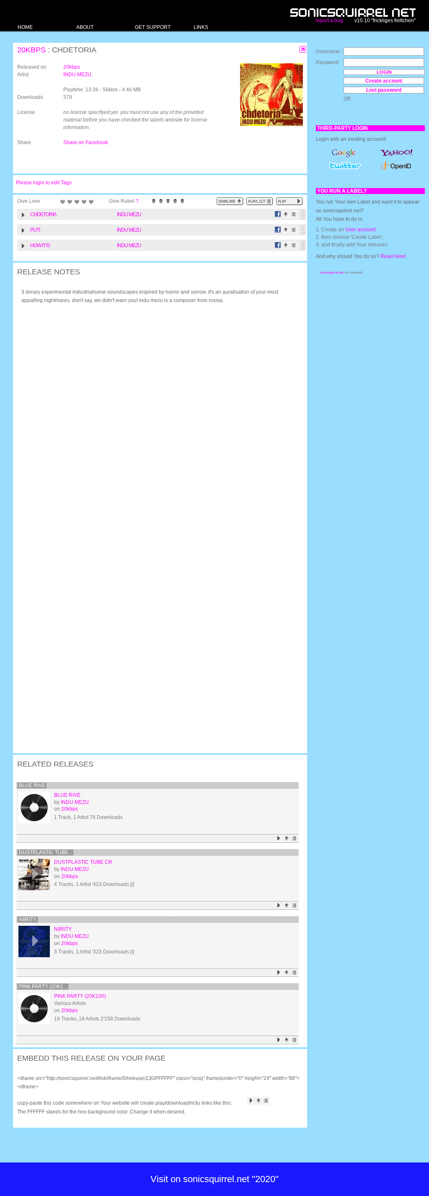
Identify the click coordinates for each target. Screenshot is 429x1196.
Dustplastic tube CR (83, 862)
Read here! (393, 256)
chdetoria (43, 214)
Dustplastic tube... (45, 852)
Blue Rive (32, 785)
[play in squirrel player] (34, 807)
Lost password (383, 90)
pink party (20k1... (43, 986)
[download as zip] (230, 201)
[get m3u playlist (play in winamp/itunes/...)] (259, 201)
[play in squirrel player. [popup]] (289, 201)
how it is (40, 245)
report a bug (329, 20)
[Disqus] (156, 419)
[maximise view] (303, 50)
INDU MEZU (77, 74)
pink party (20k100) (80, 996)
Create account (383, 81)
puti (35, 230)
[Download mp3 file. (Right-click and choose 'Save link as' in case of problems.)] (286, 214)
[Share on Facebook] (278, 214)
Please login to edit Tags (44, 183)
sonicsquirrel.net (332, 272)
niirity (27, 919)
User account (360, 229)
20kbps (31, 50)
